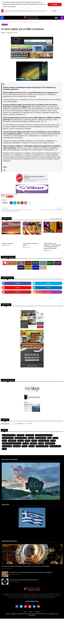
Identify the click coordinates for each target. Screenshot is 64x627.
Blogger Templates (17, 614)
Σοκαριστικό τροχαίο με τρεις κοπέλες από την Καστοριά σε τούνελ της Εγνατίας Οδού (25, 10)
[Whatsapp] (18, 202)
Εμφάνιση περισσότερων (56, 218)
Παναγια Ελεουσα (50, 443)
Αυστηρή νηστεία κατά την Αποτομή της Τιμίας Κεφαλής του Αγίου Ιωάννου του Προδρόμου (26, 566)
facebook (17, 283)
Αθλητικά (31, 438)
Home (25, 612)
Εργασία (35, 440)
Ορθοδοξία (13, 22)
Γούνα (5, 440)
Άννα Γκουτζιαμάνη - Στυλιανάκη (44, 435)
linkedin (48, 287)
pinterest (17, 292)
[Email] (25, 202)
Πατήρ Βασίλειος (7, 446)
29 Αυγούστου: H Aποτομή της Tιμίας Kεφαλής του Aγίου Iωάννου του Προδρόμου (30, 572)
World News (21, 435)
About (30, 612)
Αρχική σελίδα (5, 22)
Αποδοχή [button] (54, 4)
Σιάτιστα (32, 446)
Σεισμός (25, 446)
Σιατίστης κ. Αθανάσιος (42, 446)
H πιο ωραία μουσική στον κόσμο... (30, 244)
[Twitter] (14, 202)
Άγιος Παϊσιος (30, 435)
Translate (29, 423)
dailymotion (16, 296)
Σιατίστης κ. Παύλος (55, 446)
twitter (48, 283)
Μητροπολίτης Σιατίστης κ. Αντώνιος (12, 443)
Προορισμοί (17, 446)
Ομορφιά (26, 443)
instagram (48, 292)
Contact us (38, 612)
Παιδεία (41, 443)
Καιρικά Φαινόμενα (44, 440)
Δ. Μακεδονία (13, 440)
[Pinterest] (22, 202)
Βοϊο (50, 438)
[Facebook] (11, 202)
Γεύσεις (56, 438)
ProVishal (26, 614)
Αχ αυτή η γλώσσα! (7, 243)
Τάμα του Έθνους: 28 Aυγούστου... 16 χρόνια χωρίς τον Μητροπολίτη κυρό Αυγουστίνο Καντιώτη (52, 246)
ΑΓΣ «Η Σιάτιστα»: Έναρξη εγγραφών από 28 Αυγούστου (23, 580)
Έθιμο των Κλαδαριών (21, 438)
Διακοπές (21, 440)
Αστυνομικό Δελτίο (41, 438)
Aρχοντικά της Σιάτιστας (9, 435)
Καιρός (53, 440)
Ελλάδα (28, 440)
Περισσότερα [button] (12, 6)
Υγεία (5, 449)
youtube (18, 287)
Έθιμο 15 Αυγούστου (8, 438)
